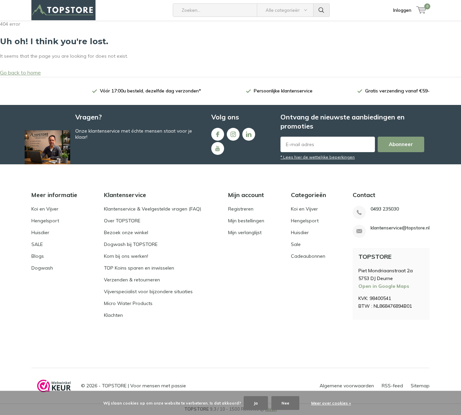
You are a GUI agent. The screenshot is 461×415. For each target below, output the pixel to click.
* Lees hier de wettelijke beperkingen (317, 157)
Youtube (217, 148)
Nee (285, 403)
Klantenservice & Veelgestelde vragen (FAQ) (152, 209)
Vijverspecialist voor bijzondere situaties (148, 291)
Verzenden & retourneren (132, 280)
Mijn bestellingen (246, 221)
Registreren (240, 209)
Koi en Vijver (44, 209)
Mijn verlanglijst (245, 232)
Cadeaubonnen (308, 256)
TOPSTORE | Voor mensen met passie (144, 386)
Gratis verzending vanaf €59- (397, 91)
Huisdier (40, 232)
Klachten (113, 315)
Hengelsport (45, 221)
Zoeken (322, 10)
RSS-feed (392, 386)
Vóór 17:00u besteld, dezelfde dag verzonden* (150, 91)
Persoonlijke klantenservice (283, 91)
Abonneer (401, 144)
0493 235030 (385, 209)
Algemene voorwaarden (347, 386)
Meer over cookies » (331, 403)
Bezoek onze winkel (126, 232)
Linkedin (248, 134)
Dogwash (42, 268)
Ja (256, 403)
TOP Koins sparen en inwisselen (139, 268)
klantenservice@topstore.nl (400, 228)
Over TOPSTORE (122, 221)
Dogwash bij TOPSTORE (131, 244)
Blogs (37, 256)
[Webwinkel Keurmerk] (54, 386)
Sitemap (420, 386)
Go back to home (20, 72)
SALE (37, 244)
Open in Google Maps (383, 286)
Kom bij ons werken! (126, 256)
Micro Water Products (128, 303)
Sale (296, 244)
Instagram (233, 134)
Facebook (217, 134)
